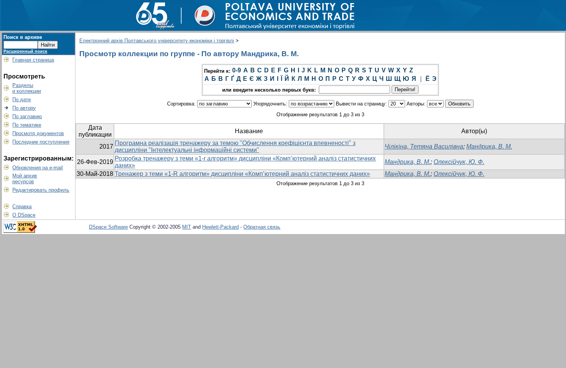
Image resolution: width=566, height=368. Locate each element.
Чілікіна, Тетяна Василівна (424, 146)
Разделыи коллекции (26, 88)
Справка (22, 206)
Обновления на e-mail (37, 168)
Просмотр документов (38, 133)
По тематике (26, 125)
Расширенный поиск (25, 51)
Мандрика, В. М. (489, 146)
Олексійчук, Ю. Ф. (459, 162)
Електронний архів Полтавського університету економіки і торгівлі (156, 40)
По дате (21, 99)
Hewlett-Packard (220, 227)
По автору (24, 108)
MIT (186, 227)
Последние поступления (40, 142)
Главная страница (33, 60)
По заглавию (27, 116)
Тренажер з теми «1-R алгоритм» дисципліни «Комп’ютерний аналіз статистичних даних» (242, 174)
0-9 (236, 70)
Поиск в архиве (22, 37)
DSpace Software (108, 227)
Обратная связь (261, 227)
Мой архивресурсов (24, 178)
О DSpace (23, 215)
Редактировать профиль (40, 190)
